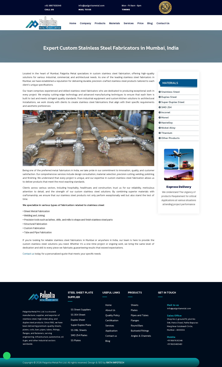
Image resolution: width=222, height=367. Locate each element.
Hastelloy (167, 123)
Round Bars (137, 325)
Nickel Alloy (168, 128)
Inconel (165, 112)
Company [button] (85, 23)
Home (72, 23)
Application (111, 330)
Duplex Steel (169, 97)
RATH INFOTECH (115, 362)
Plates (134, 310)
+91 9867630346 (53, 6)
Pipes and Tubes (139, 315)
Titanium (166, 133)
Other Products (170, 138)
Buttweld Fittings (140, 330)
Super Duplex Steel (173, 102)
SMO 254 (166, 107)
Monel (165, 117)
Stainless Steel (170, 92)
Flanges (135, 320)
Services (109, 325)
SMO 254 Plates (79, 335)
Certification (111, 320)
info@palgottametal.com (91, 6)
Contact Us (162, 23)
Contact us (28, 253)
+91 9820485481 (174, 344)
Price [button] (140, 23)
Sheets (134, 305)
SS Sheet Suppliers (81, 309)
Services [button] (129, 23)
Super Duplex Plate (81, 325)
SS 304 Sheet (78, 314)
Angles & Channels (141, 336)
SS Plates (76, 340)
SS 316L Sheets (79, 330)
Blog (150, 23)
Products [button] (100, 23)
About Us (110, 310)
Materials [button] (114, 23)
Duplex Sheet (78, 320)
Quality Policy (112, 315)
